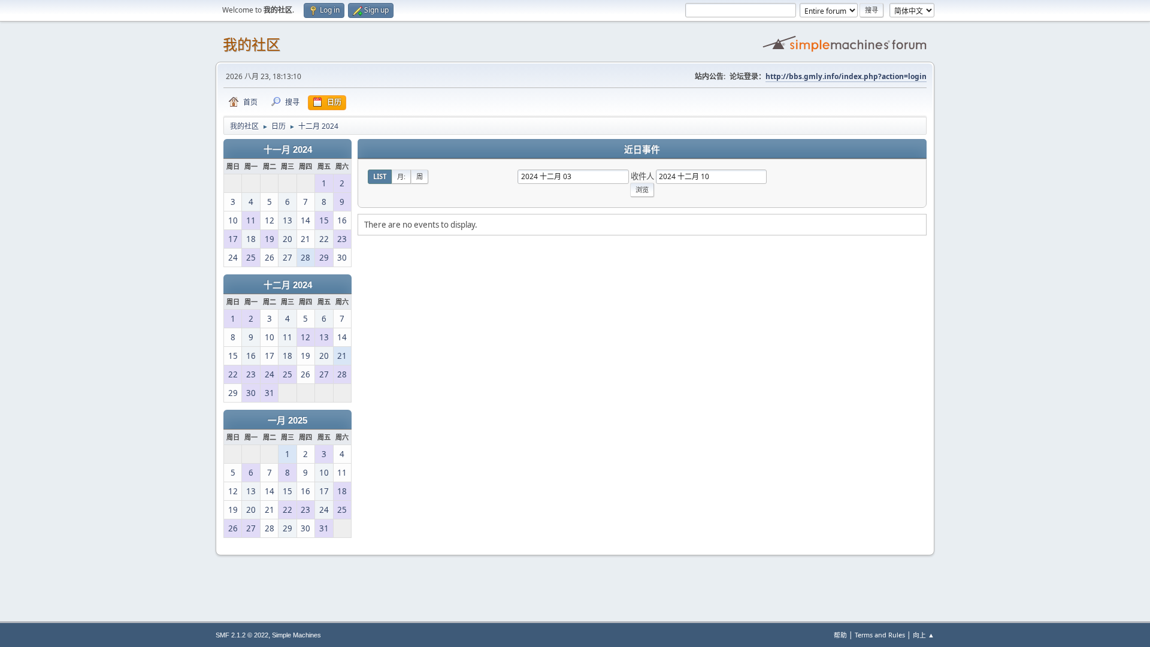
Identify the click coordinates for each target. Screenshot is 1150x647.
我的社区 (251, 45)
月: (401, 176)
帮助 (840, 634)
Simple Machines (296, 635)
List (379, 176)
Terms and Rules (880, 634)
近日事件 (642, 150)
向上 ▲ (923, 634)
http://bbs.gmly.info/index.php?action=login (846, 76)
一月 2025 (287, 420)
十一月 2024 (288, 150)
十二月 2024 (288, 285)
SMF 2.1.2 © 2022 (242, 635)
